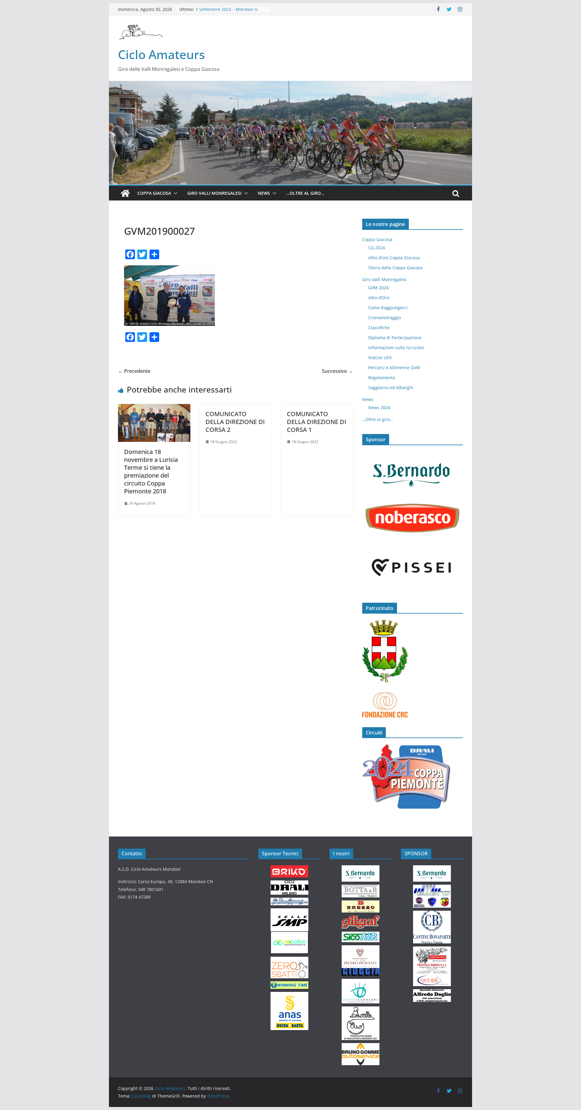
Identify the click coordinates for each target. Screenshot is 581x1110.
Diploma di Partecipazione (395, 337)
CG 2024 (376, 247)
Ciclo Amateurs (161, 54)
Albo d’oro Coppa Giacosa (394, 257)
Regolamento (381, 377)
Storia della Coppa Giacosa (395, 267)
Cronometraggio (384, 317)
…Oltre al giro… (305, 193)
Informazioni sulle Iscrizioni (396, 347)
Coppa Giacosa (154, 193)
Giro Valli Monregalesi (214, 193)
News (264, 193)
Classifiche (379, 327)
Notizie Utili (380, 357)
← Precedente (134, 371)
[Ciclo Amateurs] (290, 85)
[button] (174, 193)
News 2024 (379, 407)
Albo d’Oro (378, 297)
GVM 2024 (378, 287)
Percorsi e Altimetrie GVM (394, 367)
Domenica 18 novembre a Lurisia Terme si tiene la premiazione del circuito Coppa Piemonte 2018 (151, 471)
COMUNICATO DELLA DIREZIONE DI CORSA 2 (235, 422)
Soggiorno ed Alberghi (390, 387)
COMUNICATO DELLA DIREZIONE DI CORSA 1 (316, 422)
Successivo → (337, 371)
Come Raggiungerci (388, 307)
